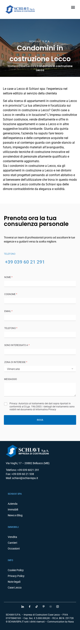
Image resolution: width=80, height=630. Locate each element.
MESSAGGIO (10, 379)
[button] (73, 7)
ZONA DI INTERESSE (15, 362)
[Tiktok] (36, 606)
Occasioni (14, 548)
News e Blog (15, 515)
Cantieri (12, 542)
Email (8, 311)
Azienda (12, 503)
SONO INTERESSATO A (17, 345)
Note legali (14, 581)
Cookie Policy (16, 570)
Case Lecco (26, 66)
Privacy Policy (16, 575)
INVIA (40, 420)
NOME (8, 277)
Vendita (12, 536)
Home (12, 66)
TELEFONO (10, 328)
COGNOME (10, 294)
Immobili (13, 509)
